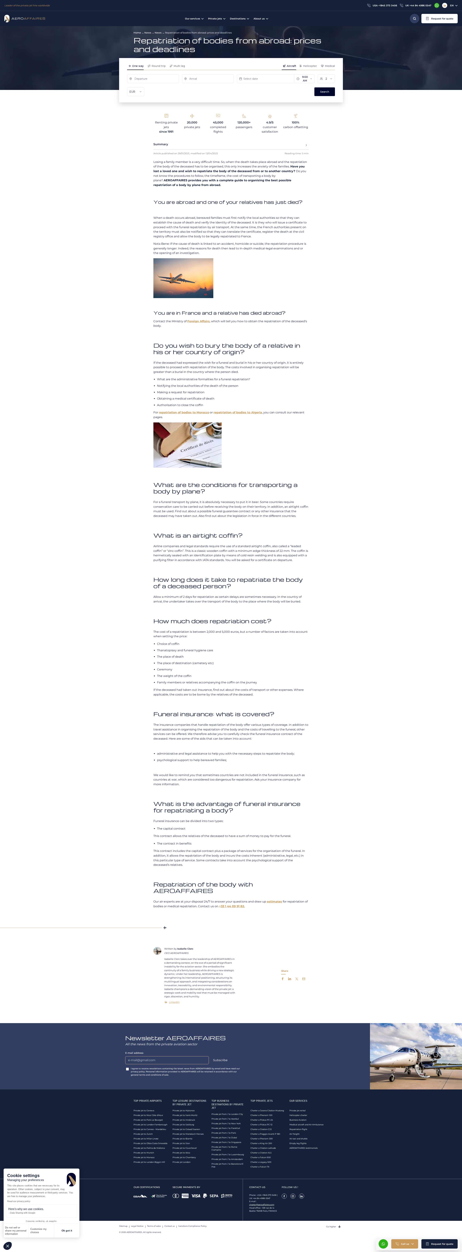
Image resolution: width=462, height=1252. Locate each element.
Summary (160, 144)
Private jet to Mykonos (184, 1110)
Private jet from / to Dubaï (224, 1137)
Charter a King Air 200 (261, 1143)
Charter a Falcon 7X (259, 1166)
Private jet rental (297, 1110)
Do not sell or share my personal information (15, 1230)
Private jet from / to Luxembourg (228, 1154)
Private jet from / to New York (226, 1123)
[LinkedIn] (444, 5)
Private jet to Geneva (144, 1110)
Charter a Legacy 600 (260, 1162)
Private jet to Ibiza (181, 1152)
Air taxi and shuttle (298, 1138)
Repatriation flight (298, 1129)
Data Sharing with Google (22, 1213)
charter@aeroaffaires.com (261, 1204)
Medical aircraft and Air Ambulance (306, 1124)
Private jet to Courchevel (185, 1148)
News (147, 32)
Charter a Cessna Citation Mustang (267, 1110)
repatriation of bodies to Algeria (237, 412)
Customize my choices (38, 1230)
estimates (274, 901)
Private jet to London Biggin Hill (149, 1162)
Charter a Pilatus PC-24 (261, 1120)
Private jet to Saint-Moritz (185, 1115)
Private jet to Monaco (144, 1157)
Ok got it (67, 1230)
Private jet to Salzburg (183, 1124)
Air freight (294, 1134)
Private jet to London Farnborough (150, 1124)
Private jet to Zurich (143, 1134)
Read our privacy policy (18, 1201)
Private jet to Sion (181, 1143)
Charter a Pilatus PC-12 (261, 1124)
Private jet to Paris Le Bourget (148, 1120)
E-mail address (134, 1052)
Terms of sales (154, 1226)
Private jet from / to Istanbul (225, 1119)
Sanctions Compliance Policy (192, 1226)
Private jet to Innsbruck (184, 1120)
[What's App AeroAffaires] (436, 5)
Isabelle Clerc (185, 948)
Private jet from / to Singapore (226, 1142)
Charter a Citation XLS (261, 1152)
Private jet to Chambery (184, 1157)
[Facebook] (284, 1196)
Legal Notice (137, 1226)
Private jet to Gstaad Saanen (186, 1129)
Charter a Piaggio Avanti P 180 (265, 1134)
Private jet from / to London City (227, 1114)
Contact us (169, 1226)
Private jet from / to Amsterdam (227, 1159)
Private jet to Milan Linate (146, 1138)
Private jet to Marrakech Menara (188, 1134)
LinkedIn (174, 1002)
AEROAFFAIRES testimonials (303, 1148)
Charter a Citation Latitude (263, 1148)
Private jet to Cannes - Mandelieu (150, 1129)
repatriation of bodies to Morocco (184, 412)
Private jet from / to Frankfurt (226, 1128)
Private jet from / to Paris (224, 1133)
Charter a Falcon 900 (260, 1157)
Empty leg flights (297, 1143)
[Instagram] (292, 1196)
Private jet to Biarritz (182, 1138)
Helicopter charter (298, 1115)
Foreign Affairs (198, 321)
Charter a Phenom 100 (261, 1115)
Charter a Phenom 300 (261, 1138)
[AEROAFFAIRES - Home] (24, 18)
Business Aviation (297, 1120)
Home (137, 32)
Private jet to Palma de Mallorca (149, 1148)
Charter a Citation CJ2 (261, 1129)
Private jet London (181, 1162)
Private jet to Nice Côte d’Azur (148, 1115)
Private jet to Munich (144, 1152)
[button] (7, 1246)
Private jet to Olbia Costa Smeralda (150, 1143)
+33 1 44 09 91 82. (232, 906)
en (452, 5)
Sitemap (123, 1226)
